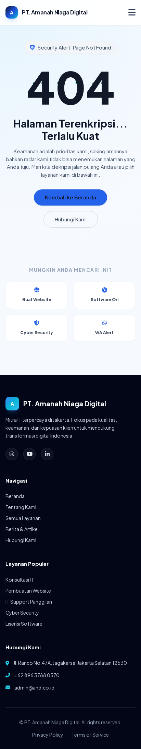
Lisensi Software (23, 623)
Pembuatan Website (28, 590)
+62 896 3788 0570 (37, 675)
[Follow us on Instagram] (11, 454)
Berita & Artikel (22, 529)
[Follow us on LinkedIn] (47, 454)
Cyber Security (22, 612)
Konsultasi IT (19, 579)
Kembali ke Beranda (70, 197)
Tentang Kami (20, 507)
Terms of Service (90, 734)
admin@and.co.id (34, 687)
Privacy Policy (47, 734)
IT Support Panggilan (28, 601)
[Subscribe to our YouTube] (29, 454)
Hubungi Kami (71, 219)
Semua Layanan (23, 518)
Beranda (15, 496)
